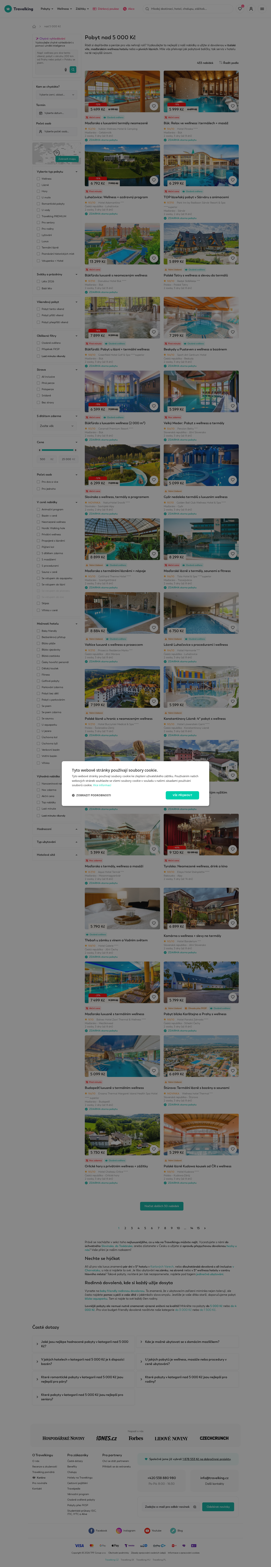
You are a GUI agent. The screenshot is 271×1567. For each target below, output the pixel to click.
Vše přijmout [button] (182, 795)
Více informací (102, 785)
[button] (91, 795)
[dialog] (135, 783)
